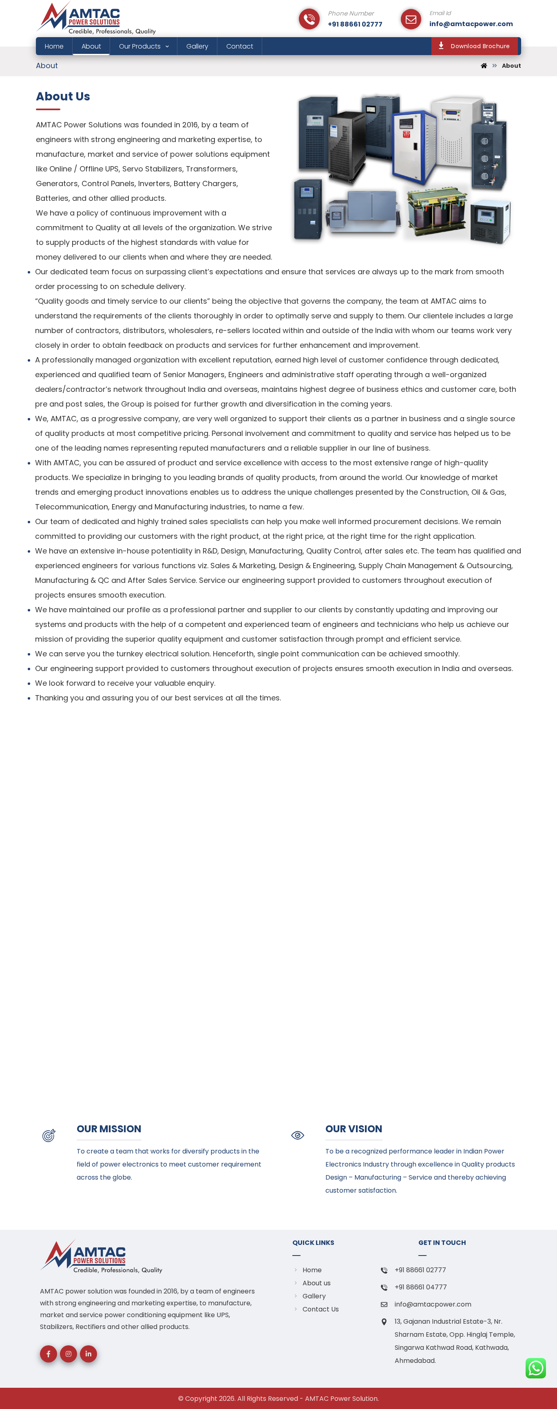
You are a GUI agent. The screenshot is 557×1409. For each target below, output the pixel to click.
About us (317, 1283)
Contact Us (321, 1309)
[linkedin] (88, 1353)
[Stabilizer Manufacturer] (96, 17)
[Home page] (484, 66)
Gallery (314, 1296)
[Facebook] (48, 1353)
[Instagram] (68, 1353)
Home (312, 1270)
